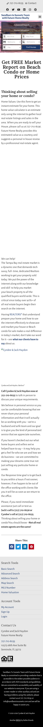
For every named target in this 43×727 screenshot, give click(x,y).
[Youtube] (19, 10)
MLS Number (8, 587)
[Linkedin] (24, 10)
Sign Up (5, 612)
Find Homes (31, 47)
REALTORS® (16, 314)
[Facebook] (7, 10)
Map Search (7, 583)
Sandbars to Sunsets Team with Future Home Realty (15, 16)
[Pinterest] (35, 10)
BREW (18, 720)
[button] (40, 17)
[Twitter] (13, 10)
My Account (7, 607)
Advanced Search (21, 25)
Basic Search (8, 569)
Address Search (9, 578)
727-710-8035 (8, 641)
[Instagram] (30, 10)
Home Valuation (21, 30)
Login (4, 616)
